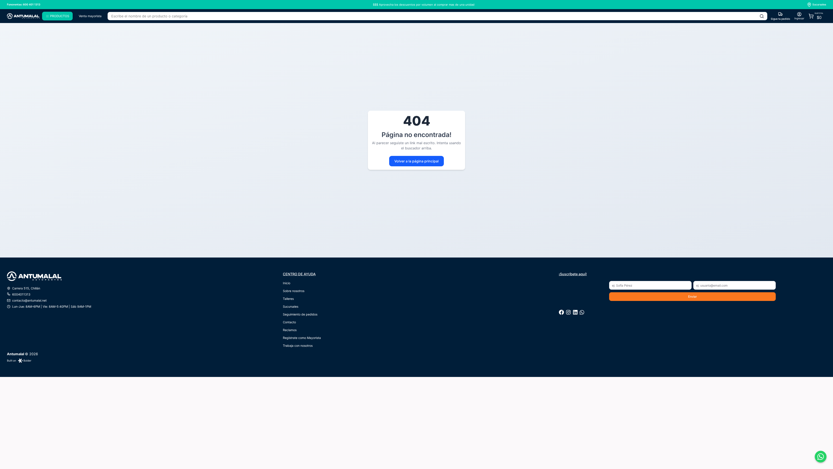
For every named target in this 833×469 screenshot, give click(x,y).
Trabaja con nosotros (298, 345)
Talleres (288, 299)
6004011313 (21, 294)
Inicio (286, 283)
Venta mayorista (90, 16)
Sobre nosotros (293, 291)
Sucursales (290, 306)
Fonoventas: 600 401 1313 (23, 4)
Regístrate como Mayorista (302, 338)
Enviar (692, 296)
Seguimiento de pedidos (300, 314)
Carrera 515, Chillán (26, 288)
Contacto (289, 322)
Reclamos (290, 330)
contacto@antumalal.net (29, 300)
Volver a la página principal (416, 161)
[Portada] (23, 16)
